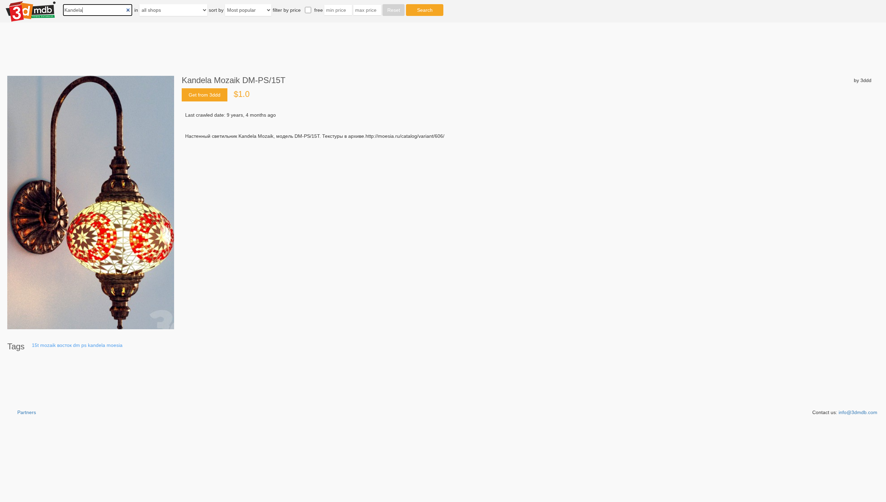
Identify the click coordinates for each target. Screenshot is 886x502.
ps (84, 345)
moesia (115, 345)
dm (76, 345)
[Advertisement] (393, 192)
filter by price (287, 10)
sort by (216, 10)
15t (35, 345)
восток (64, 345)
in (136, 10)
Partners (26, 412)
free (318, 10)
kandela (96, 345)
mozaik (48, 345)
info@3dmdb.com (858, 412)
